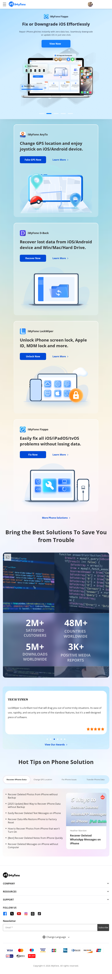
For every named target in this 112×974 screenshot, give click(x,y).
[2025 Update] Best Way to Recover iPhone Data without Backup (34, 805)
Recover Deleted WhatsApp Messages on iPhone (85, 839)
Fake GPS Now (33, 159)
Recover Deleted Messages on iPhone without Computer (33, 845)
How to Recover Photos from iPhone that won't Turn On (34, 830)
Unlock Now (33, 356)
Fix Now (33, 454)
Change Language (56, 937)
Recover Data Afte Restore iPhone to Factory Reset (32, 821)
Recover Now (33, 258)
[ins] (26, 914)
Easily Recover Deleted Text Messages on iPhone (34, 813)
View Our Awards (55, 744)
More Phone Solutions (55, 517)
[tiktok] (39, 914)
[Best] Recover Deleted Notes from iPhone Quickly (35, 838)
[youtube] (19, 914)
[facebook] (5, 914)
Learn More (59, 159)
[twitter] (12, 914)
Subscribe (103, 927)
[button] (41, 113)
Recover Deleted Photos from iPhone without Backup (33, 796)
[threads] (32, 914)
